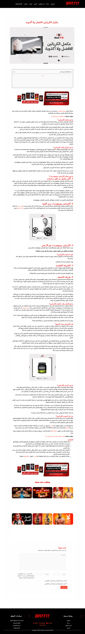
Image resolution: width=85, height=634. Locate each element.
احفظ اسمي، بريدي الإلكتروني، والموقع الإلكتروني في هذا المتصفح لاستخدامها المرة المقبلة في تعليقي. (26, 575)
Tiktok (36, 623)
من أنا (47, 4)
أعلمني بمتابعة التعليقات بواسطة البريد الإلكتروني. (55, 580)
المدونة (35, 4)
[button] (14, 71)
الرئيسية (52, 4)
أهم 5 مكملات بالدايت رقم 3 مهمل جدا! (55, 436)
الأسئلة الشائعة (18, 4)
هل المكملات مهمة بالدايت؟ (58, 116)
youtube (50, 623)
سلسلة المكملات (61, 111)
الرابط (67, 427)
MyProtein (54, 431)
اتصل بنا (25, 4)
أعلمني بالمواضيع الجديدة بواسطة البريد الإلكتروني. (55, 583)
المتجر (30, 4)
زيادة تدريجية (20, 208)
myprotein (26, 456)
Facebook (43, 625)
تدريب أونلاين (41, 4)
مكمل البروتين (25, 308)
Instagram (42, 623)
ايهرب (51, 425)
